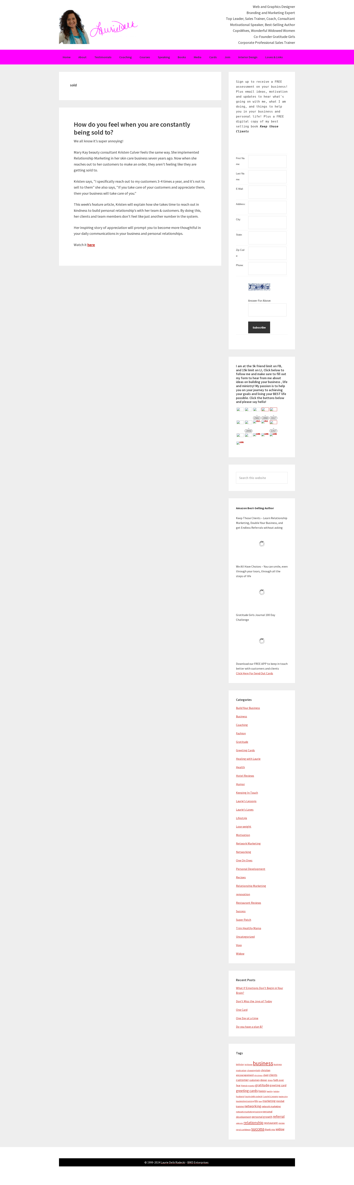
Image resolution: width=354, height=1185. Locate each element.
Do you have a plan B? (249, 1026)
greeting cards (247, 1091)
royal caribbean (243, 1129)
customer (242, 1080)
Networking (243, 852)
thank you (270, 1129)
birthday (240, 1064)
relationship (253, 1122)
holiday (276, 1091)
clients (273, 1075)
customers (254, 1080)
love (260, 1101)
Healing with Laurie (248, 759)
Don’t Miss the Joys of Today (254, 1001)
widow (280, 1129)
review (281, 1123)
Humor (240, 784)
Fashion (241, 733)
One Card (241, 1010)
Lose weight (243, 826)
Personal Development (250, 869)
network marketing (271, 1106)
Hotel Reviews (245, 775)
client (265, 1075)
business (263, 1063)
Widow (240, 953)
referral (278, 1116)
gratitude (262, 1085)
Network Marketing (248, 843)
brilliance (248, 1064)
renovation (243, 894)
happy (262, 1091)
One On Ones (244, 860)
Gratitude (242, 742)
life (256, 1101)
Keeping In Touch (247, 792)
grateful (251, 1085)
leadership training (245, 1101)
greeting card (278, 1085)
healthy (270, 1091)
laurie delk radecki (254, 1096)
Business (241, 716)
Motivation (243, 835)
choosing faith (253, 1070)
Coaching (242, 725)
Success (241, 911)
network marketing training (249, 1111)
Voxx (239, 945)
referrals (239, 1123)
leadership (283, 1096)
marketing (269, 1101)
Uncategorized (245, 936)
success (257, 1128)
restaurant (271, 1123)
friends (244, 1085)
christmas (258, 1075)
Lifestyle (241, 818)
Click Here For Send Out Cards (254, 673)
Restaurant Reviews (248, 903)
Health (240, 767)
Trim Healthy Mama (248, 928)
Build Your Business (248, 708)
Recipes (241, 877)
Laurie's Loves (245, 809)
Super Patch (243, 919)
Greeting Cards (245, 750)
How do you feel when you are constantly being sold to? (132, 128)
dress (270, 1080)
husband (240, 1096)
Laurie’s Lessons (270, 1096)
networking (252, 1106)
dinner (263, 1080)
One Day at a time (247, 1018)
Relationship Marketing (251, 886)
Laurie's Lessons (246, 801)
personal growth (261, 1117)
